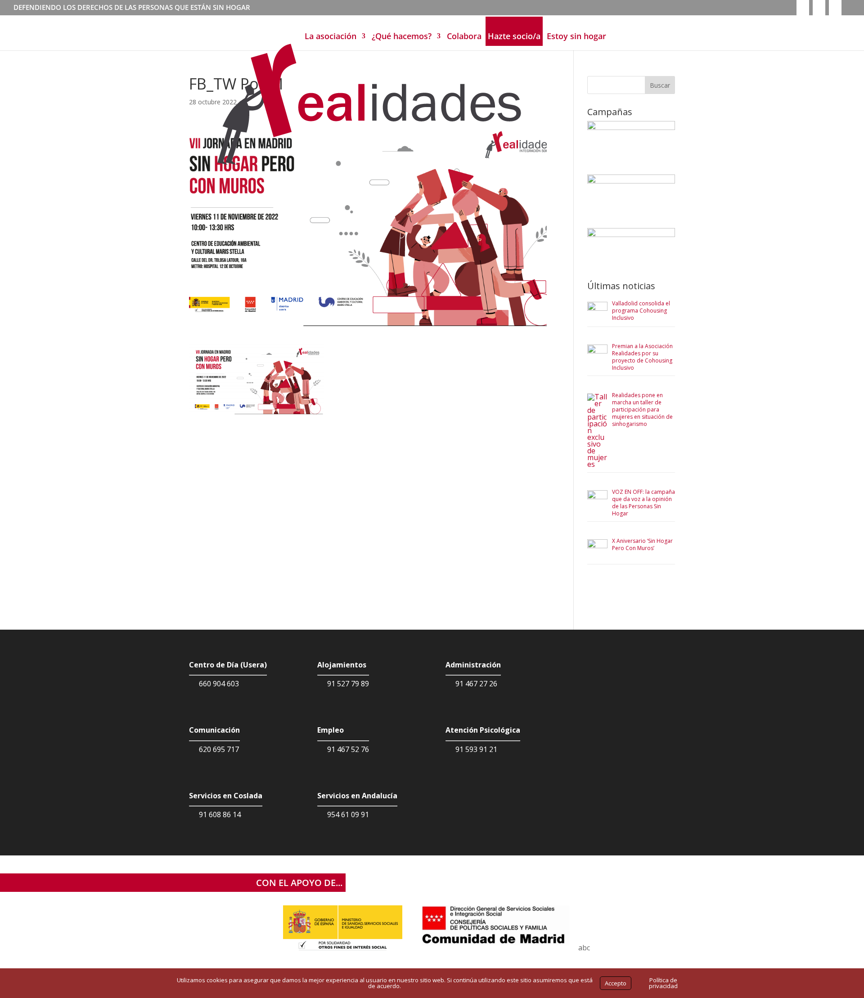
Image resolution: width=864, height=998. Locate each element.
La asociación (330, 36)
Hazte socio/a (514, 36)
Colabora (464, 36)
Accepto (615, 983)
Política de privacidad (663, 983)
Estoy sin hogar (576, 36)
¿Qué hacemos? (402, 36)
